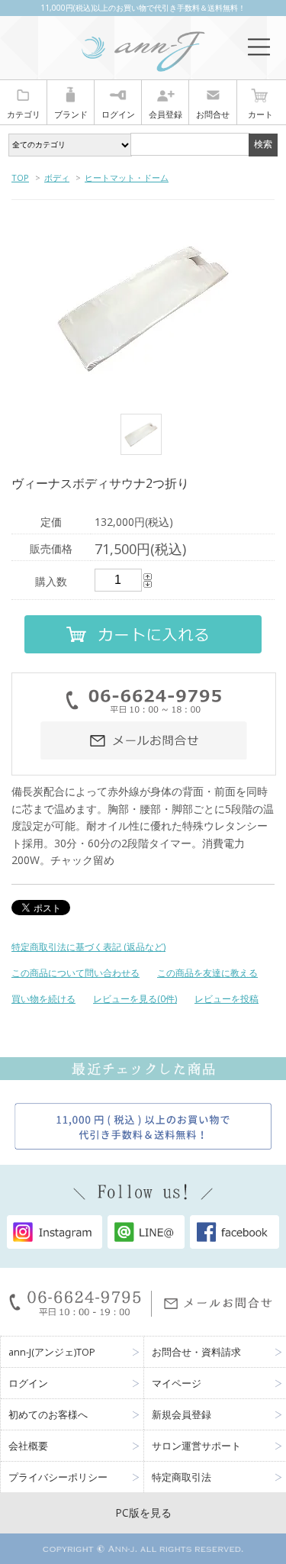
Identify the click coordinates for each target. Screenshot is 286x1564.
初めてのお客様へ (48, 1414)
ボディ (56, 177)
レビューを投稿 (226, 998)
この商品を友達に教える (207, 972)
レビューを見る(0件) (135, 998)
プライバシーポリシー (58, 1477)
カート (260, 114)
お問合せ (213, 114)
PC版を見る (143, 1512)
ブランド (71, 114)
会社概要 (28, 1446)
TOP (20, 177)
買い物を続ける (43, 998)
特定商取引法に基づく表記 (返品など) (88, 946)
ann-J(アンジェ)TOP (51, 1352)
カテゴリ (23, 114)
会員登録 (165, 114)
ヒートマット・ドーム (127, 177)
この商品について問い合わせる (75, 972)
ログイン (118, 114)
